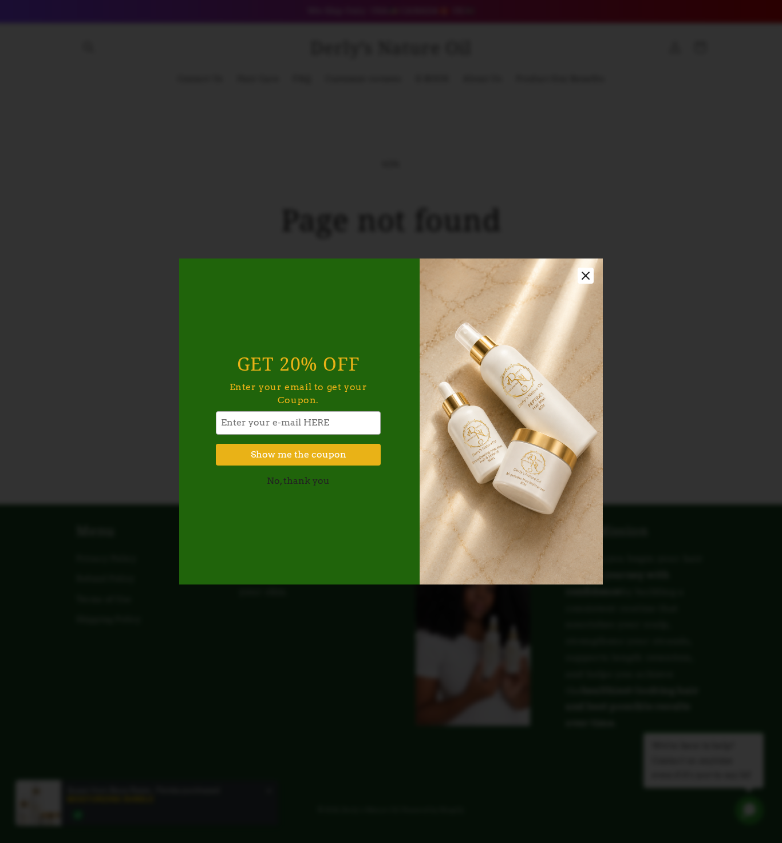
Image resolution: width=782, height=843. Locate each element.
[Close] (586, 276)
